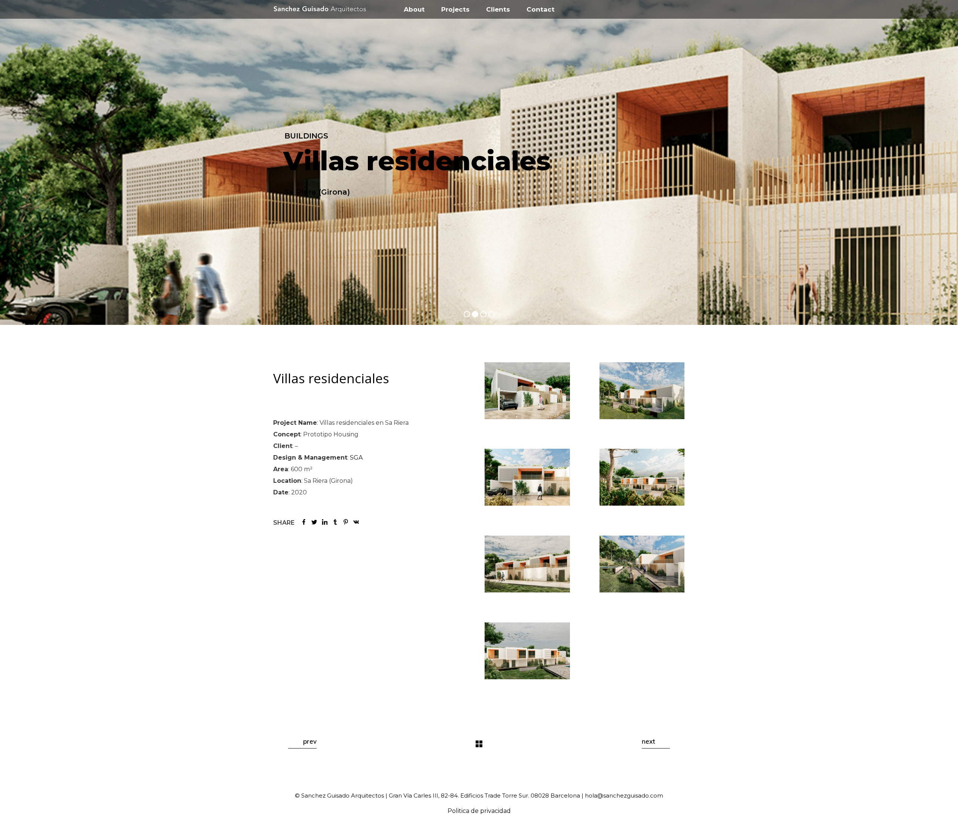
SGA (356, 457)
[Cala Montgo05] (527, 564)
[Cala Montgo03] (527, 477)
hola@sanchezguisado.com (624, 795)
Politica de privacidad (479, 810)
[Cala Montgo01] (527, 390)
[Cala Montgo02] (642, 390)
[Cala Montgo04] (642, 477)
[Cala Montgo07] (527, 650)
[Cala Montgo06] (642, 564)
